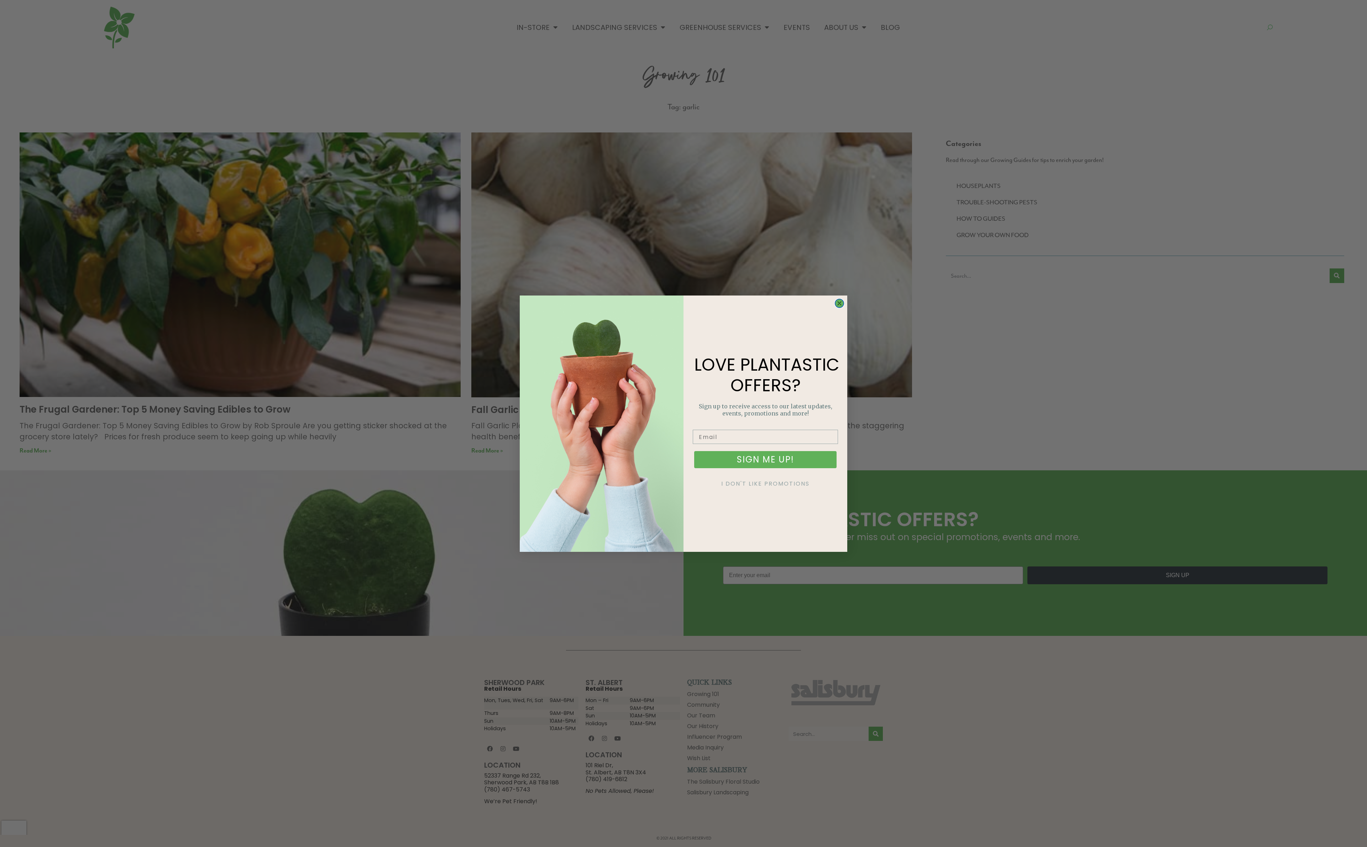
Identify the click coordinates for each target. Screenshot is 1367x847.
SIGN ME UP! (765, 459)
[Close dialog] (839, 303)
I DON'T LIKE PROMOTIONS (765, 484)
